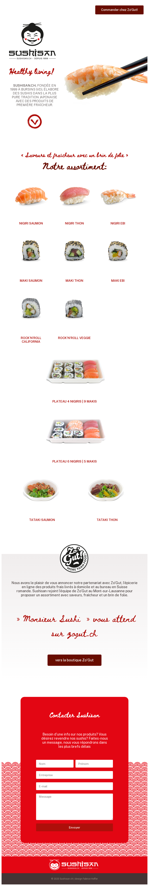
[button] (119, 9)
